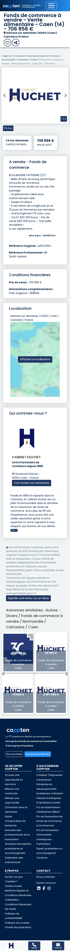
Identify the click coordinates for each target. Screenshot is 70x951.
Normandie (8, 59)
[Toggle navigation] (51, 5)
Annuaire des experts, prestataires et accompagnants (18, 848)
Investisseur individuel (49, 793)
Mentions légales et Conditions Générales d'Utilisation (18, 895)
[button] (4, 95)
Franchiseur (43, 844)
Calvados (23, 59)
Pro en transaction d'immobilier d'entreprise (47, 834)
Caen (34, 59)
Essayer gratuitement (38, 754)
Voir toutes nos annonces (31, 483)
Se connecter (14, 754)
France (55, 55)
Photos (8, 128)
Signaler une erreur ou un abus (28, 598)
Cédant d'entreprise (48, 798)
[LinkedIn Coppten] (38, 888)
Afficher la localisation (35, 359)
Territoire (41, 858)
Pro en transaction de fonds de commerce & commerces (49, 821)
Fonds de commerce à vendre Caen (18, 660)
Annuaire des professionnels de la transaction (17, 834)
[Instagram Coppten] (49, 888)
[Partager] (15, 42)
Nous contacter (45, 877)
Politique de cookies (17, 923)
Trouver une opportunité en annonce (14, 779)
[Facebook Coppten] (44, 888)
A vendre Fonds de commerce (31, 55)
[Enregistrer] (7, 42)
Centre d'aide (13, 886)
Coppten (6, 55)
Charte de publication (18, 927)
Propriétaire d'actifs (48, 802)
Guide (8, 816)
